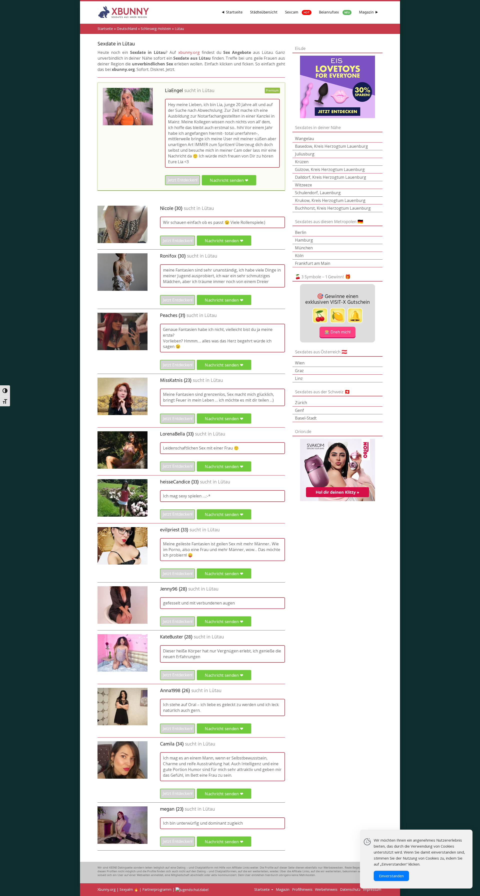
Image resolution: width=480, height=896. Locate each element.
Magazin (283, 889)
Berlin (300, 232)
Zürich (301, 402)
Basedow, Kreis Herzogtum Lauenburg (331, 146)
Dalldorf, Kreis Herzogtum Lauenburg (330, 177)
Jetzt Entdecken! (183, 180)
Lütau (208, 91)
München (304, 248)
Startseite (105, 28)
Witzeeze (303, 185)
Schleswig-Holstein (156, 28)
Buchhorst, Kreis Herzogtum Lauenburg (333, 208)
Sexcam (297, 12)
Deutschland (127, 28)
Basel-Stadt (305, 418)
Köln (299, 255)
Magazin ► (369, 12)
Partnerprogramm (157, 889)
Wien (299, 363)
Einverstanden (391, 875)
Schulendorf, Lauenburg (318, 192)
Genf (299, 410)
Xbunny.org (107, 889)
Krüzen (301, 161)
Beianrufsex (334, 12)
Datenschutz (350, 889)
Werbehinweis (326, 889)
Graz (299, 370)
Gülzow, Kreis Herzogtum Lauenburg (330, 169)
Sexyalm (126, 889)
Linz (299, 378)
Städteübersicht (264, 12)
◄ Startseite (231, 12)
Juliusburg (304, 154)
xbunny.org (189, 52)
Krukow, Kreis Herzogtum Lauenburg (330, 200)
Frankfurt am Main (312, 263)
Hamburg (304, 240)
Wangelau (304, 138)
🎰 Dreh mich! (337, 332)
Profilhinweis (302, 889)
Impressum (372, 889)
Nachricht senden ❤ (229, 180)
